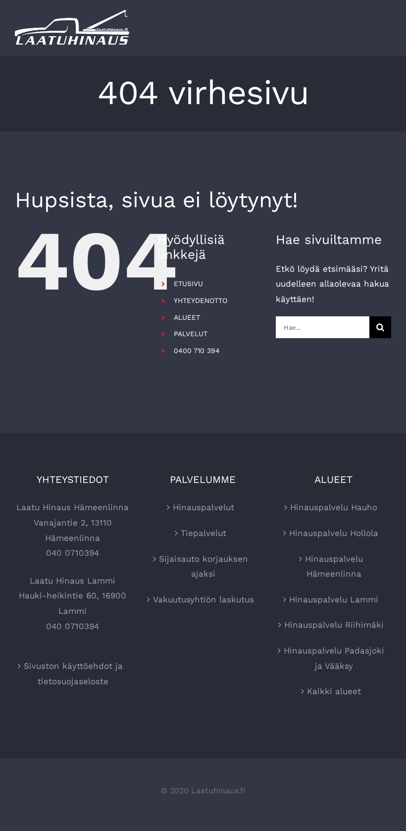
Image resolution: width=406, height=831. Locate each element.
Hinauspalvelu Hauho (333, 507)
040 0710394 (72, 553)
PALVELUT (190, 334)
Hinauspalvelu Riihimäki (334, 625)
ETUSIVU (188, 284)
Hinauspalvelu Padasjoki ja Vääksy (334, 658)
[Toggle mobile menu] (381, 36)
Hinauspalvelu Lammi (333, 599)
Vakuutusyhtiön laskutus (203, 599)
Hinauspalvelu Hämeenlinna (334, 566)
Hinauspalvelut (203, 507)
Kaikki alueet (334, 691)
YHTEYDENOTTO (200, 300)
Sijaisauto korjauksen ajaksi (203, 566)
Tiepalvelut (203, 533)
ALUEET (187, 317)
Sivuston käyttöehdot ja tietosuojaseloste (73, 673)
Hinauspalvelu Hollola (333, 533)
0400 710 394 (197, 351)
